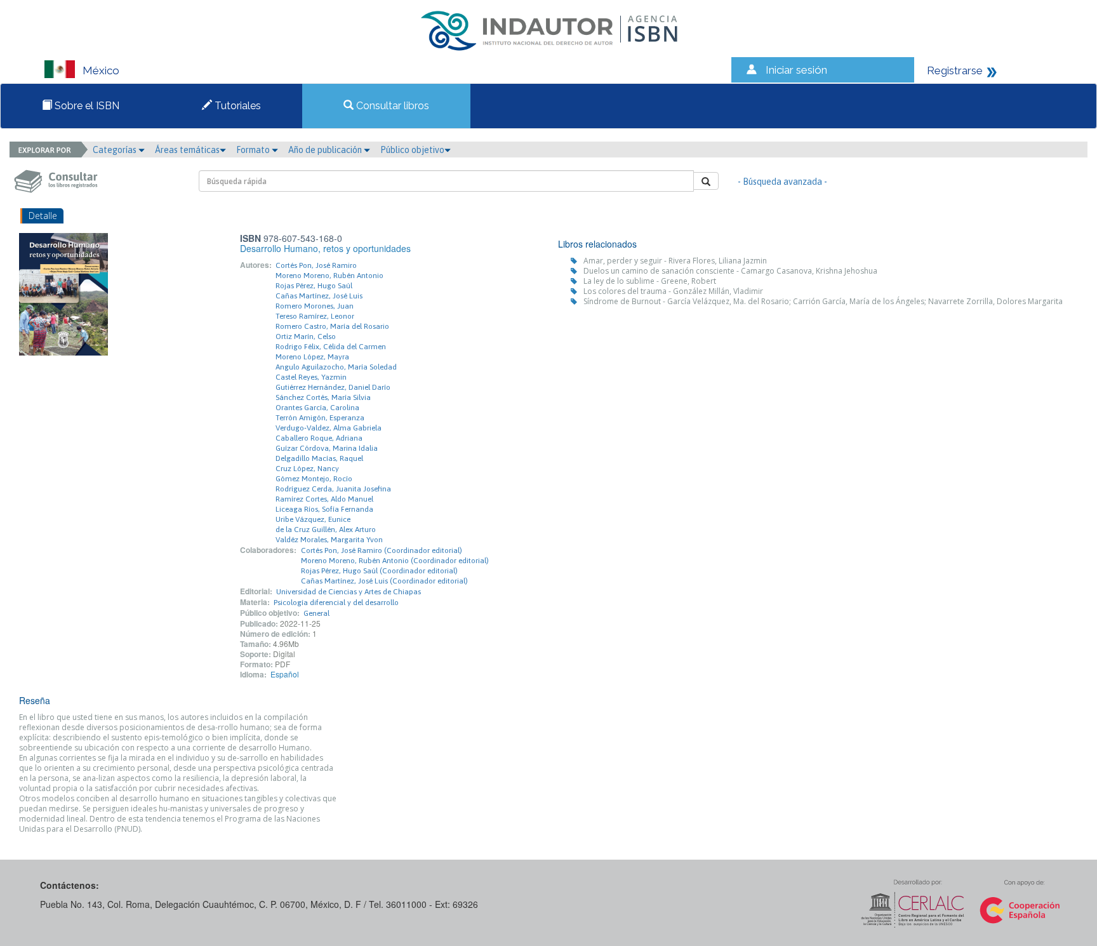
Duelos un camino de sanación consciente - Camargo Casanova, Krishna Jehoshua (730, 270)
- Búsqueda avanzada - (782, 182)
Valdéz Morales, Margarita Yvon (329, 539)
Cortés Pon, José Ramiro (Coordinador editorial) (381, 550)
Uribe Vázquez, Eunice (313, 519)
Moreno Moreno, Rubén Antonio (329, 275)
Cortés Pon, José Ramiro (316, 265)
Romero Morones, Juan (315, 306)
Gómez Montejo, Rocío (314, 478)
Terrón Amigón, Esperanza (320, 417)
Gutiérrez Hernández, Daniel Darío (333, 387)
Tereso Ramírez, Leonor (315, 316)
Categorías (115, 150)
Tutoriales (236, 106)
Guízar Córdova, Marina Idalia (327, 448)
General (316, 613)
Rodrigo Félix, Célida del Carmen (331, 346)
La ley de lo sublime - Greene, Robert (649, 281)
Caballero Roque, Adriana (319, 438)
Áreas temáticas (187, 150)
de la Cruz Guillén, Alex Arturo (326, 529)
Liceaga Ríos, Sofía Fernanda (324, 509)
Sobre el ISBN (85, 106)
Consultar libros (391, 106)
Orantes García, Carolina (317, 407)
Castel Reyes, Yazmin (311, 377)
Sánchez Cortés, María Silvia (323, 397)
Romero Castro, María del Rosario (332, 326)
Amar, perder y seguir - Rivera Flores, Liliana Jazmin (675, 260)
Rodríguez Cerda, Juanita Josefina (333, 488)
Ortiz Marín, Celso (306, 336)
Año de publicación (326, 150)
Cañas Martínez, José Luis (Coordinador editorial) (384, 580)
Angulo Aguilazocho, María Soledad (336, 367)
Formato (254, 150)
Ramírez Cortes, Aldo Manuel (324, 499)
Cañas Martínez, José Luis (319, 295)
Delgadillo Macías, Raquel (319, 458)
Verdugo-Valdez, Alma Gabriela (329, 427)
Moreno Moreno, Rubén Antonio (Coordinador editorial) (395, 560)
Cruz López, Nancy (307, 468)
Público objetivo (412, 150)
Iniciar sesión (796, 69)
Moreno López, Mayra (312, 356)
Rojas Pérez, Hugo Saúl (314, 285)
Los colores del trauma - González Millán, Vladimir (673, 291)
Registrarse (955, 70)
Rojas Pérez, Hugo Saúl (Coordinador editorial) (379, 570)
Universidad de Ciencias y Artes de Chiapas (348, 591)
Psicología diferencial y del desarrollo (336, 602)
